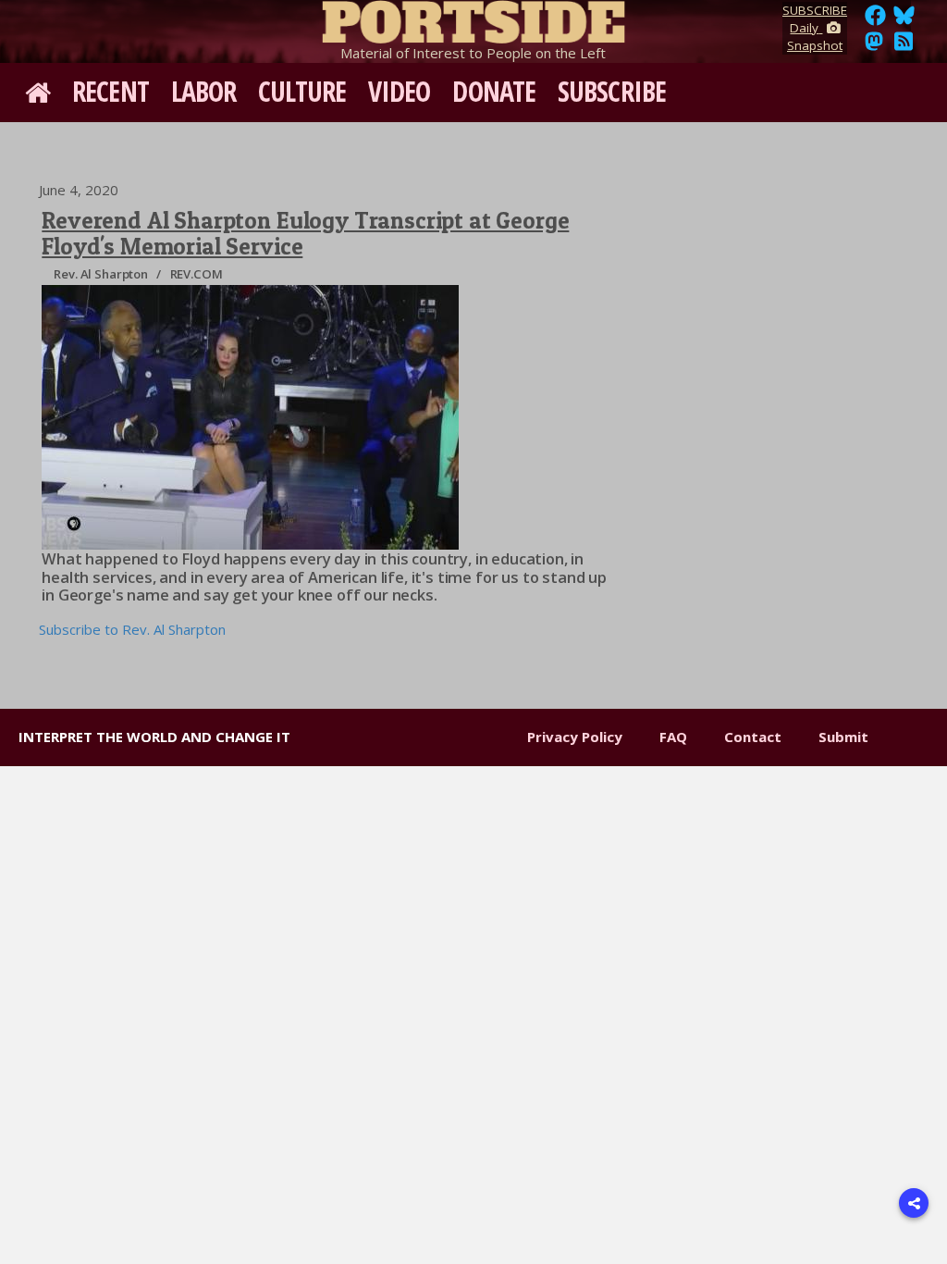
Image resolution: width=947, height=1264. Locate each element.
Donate (493, 91)
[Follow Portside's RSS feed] (903, 46)
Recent (110, 91)
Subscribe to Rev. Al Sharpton (132, 629)
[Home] (473, 18)
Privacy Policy (574, 736)
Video (399, 91)
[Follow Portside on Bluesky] (905, 20)
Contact (752, 736)
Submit (843, 736)
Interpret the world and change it (154, 736)
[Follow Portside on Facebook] (875, 20)
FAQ (673, 736)
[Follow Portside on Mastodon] (874, 46)
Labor (204, 91)
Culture (302, 91)
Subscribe (612, 91)
